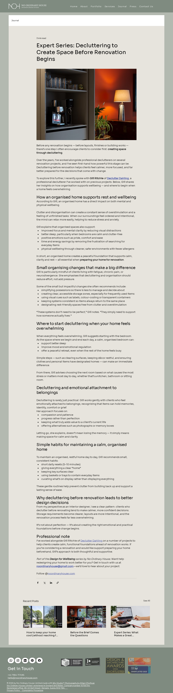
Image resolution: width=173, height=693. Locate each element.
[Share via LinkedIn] (51, 582)
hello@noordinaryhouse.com (22, 678)
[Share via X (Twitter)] (44, 582)
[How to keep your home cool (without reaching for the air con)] (42, 617)
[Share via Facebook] (37, 582)
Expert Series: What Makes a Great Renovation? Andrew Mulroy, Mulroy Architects (130, 634)
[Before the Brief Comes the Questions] (86, 617)
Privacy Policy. (13, 690)
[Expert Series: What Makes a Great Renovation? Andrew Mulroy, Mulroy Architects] (130, 617)
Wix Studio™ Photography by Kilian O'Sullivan (74, 683)
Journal (15, 20)
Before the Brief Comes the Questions (84, 634)
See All (146, 601)
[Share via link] (57, 582)
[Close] (11, 660)
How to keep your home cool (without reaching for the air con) (42, 634)
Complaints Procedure (32, 690)
